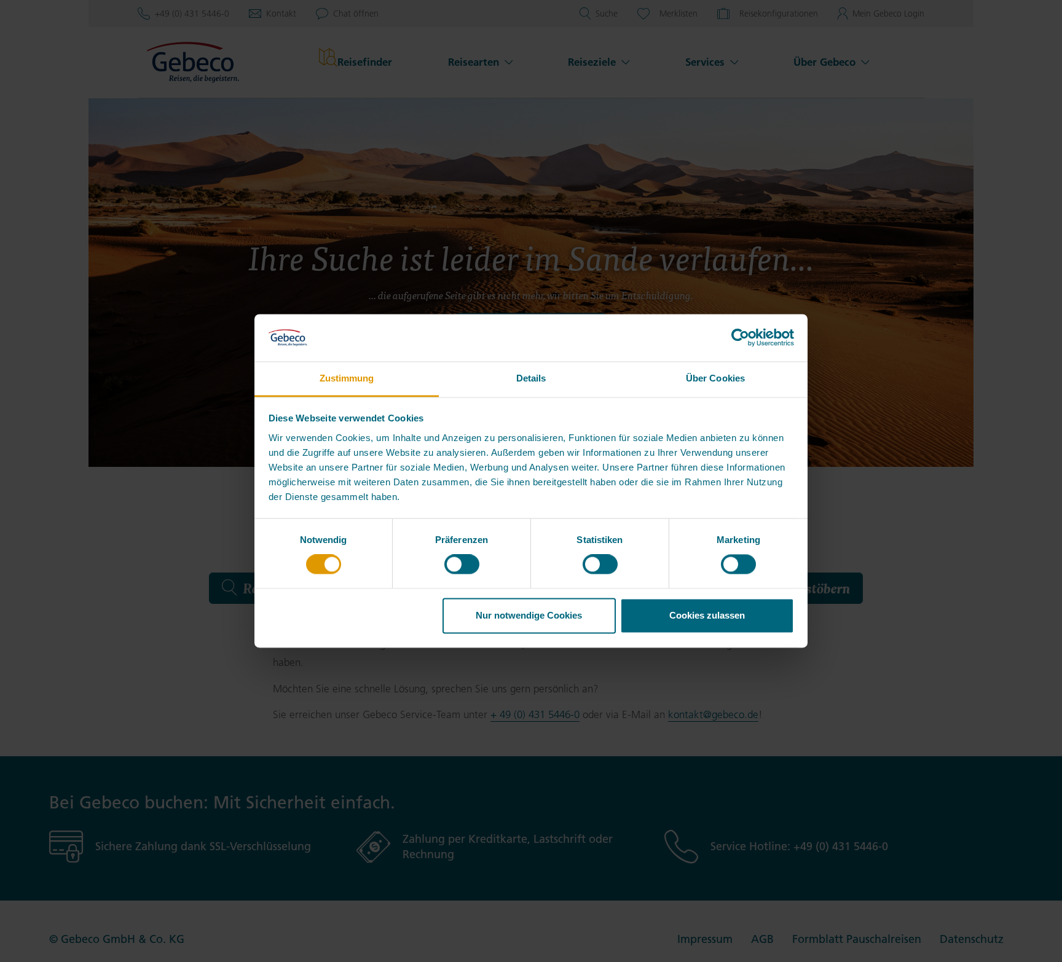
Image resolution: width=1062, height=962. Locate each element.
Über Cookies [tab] (715, 378)
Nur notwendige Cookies (529, 615)
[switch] (461, 564)
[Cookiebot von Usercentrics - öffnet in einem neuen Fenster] (740, 338)
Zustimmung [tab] (347, 378)
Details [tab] (531, 378)
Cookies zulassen (707, 615)
